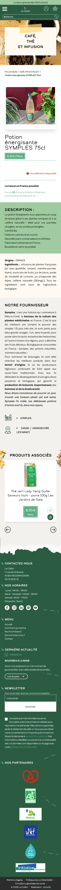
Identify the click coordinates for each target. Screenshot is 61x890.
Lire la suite (13, 676)
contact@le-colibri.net (36, 736)
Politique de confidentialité (39, 879)
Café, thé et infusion (29, 71)
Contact (9, 638)
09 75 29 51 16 (12, 579)
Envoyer (30, 706)
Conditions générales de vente (30, 883)
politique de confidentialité (24, 746)
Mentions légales (15, 879)
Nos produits (11, 71)
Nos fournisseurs (13, 631)
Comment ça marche (15, 627)
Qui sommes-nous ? (15, 635)
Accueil (8, 624)
